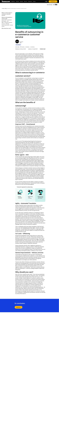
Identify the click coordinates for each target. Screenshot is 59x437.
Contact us (53, 1)
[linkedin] (55, 5)
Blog (6, 8)
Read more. (18, 307)
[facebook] (56, 5)
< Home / (3, 8)
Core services (18, 44)
